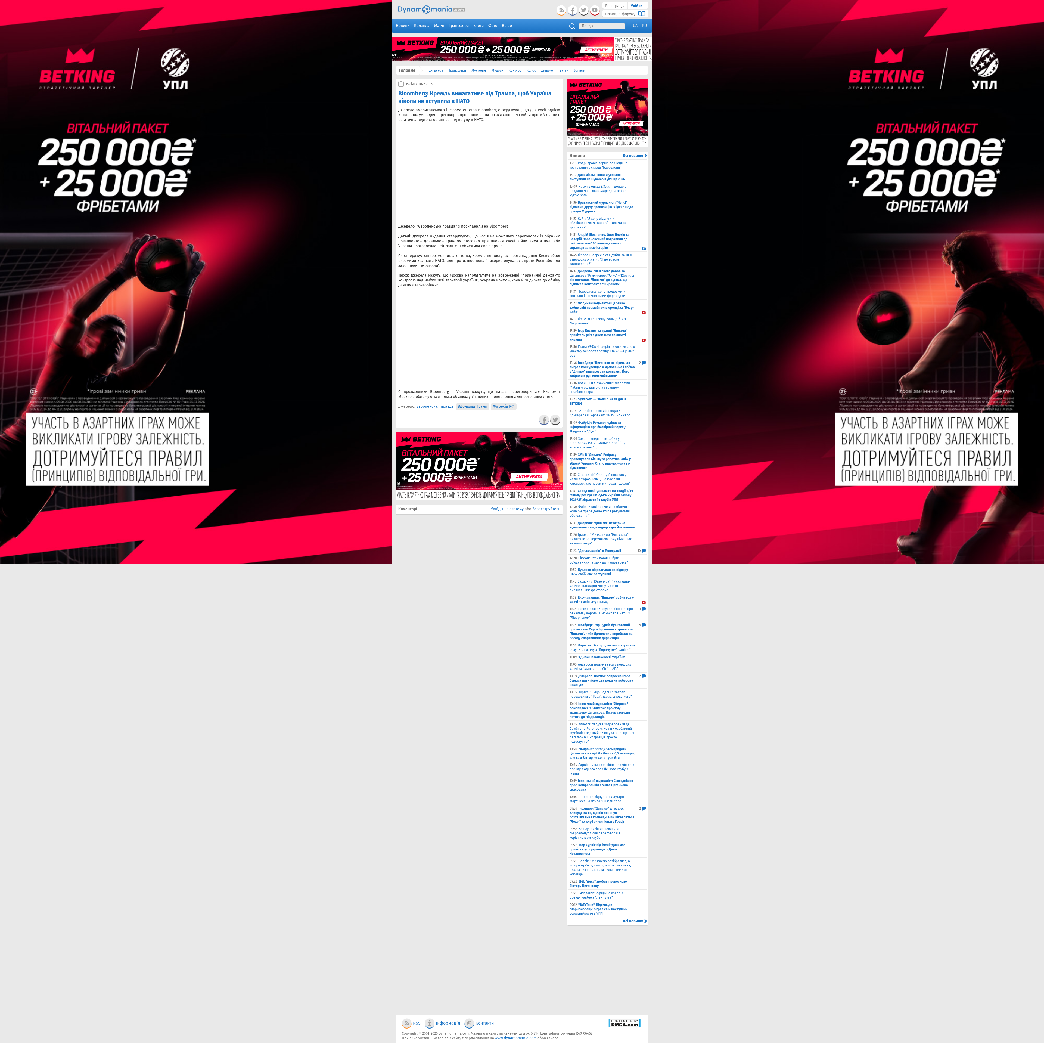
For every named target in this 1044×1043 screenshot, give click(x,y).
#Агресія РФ (503, 406)
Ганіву (563, 70)
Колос (531, 70)
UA (635, 25)
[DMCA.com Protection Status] (624, 1026)
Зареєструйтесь (546, 509)
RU (644, 25)
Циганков (435, 70)
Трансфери (457, 70)
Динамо (547, 70)
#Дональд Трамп (472, 406)
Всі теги (579, 70)
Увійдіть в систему (507, 509)
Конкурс (515, 70)
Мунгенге (478, 70)
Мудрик (497, 70)
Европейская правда (435, 406)
